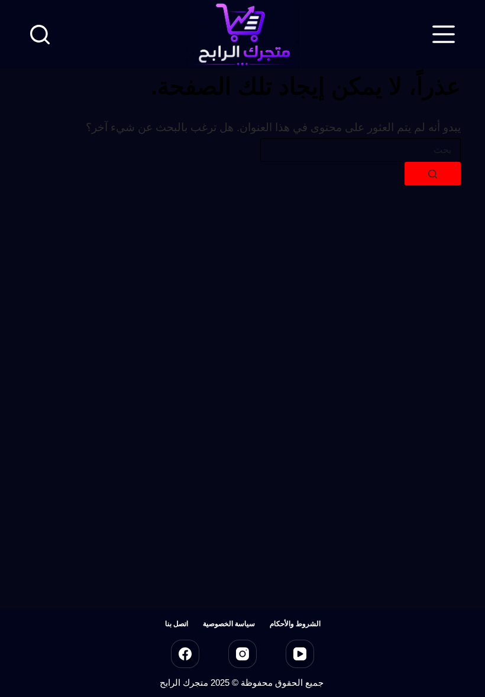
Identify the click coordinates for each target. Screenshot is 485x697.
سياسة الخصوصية (229, 624)
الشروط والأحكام (295, 624)
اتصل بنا (176, 624)
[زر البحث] (433, 173)
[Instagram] (242, 654)
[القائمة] (443, 34)
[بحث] (40, 34)
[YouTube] (300, 654)
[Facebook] (185, 654)
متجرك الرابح (184, 683)
